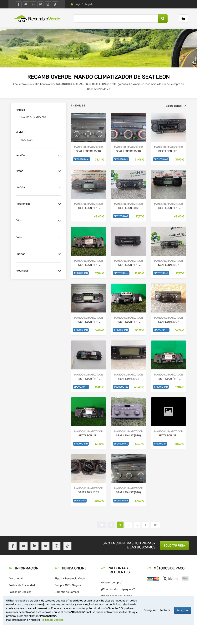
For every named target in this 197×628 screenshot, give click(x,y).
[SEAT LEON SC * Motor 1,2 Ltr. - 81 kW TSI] (88, 127)
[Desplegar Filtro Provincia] (59, 271)
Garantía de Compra (67, 592)
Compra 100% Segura (68, 585)
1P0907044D (81, 273)
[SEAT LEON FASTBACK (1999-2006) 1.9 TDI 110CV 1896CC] (128, 354)
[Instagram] (48, 4)
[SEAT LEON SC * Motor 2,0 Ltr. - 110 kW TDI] (128, 127)
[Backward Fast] (101, 525)
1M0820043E (121, 386)
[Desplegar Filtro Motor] (59, 171)
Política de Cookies (19, 592)
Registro (89, 4)
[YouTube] (26, 4)
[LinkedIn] (33, 4)
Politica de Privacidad (21, 585)
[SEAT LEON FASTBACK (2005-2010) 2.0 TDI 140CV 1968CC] (168, 241)
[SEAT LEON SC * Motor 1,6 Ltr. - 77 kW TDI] (128, 411)
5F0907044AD (81, 159)
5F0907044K (121, 443)
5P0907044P (161, 159)
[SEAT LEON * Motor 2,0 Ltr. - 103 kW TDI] (88, 184)
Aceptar (182, 610)
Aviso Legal (15, 578)
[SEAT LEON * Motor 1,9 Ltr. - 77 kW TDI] (168, 127)
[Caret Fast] (111, 525)
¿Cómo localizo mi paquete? (118, 589)
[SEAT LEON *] (128, 241)
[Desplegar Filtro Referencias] (59, 204)
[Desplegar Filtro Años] (59, 221)
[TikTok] (55, 4)
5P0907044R (121, 216)
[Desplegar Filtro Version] (59, 155)
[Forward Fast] (155, 525)
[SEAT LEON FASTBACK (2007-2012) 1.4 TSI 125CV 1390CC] (168, 297)
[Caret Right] (145, 525)
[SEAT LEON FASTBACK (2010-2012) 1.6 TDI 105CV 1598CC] (128, 184)
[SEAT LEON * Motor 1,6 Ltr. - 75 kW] (168, 184)
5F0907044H (121, 159)
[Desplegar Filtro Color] (59, 237)
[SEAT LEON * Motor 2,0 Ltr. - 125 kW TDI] (88, 297)
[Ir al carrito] (183, 18)
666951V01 (80, 500)
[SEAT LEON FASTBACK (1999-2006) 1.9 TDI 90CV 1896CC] (88, 468)
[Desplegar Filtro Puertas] (59, 254)
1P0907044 (160, 443)
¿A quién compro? (112, 582)
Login (78, 4)
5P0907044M (121, 273)
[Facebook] (19, 4)
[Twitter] (40, 4)
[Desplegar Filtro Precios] (59, 187)
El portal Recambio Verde (70, 578)
